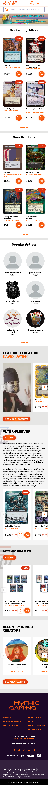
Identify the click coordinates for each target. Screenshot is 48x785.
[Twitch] (33, 750)
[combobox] (24, 9)
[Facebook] (14, 750)
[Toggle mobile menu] (43, 3)
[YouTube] (28, 750)
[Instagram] (24, 750)
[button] (44, 387)
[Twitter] (19, 750)
